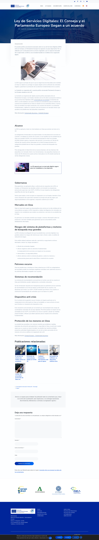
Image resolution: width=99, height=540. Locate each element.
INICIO (38, 509)
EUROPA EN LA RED (42, 514)
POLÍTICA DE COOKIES (69, 512)
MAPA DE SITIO (67, 516)
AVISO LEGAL (67, 509)
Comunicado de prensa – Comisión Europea (36, 113)
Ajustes (75, 537)
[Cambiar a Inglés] (86, 6)
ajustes (50, 538)
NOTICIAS (39, 511)
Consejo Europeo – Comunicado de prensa (36, 335)
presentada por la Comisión (41, 100)
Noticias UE (23, 29)
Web (16, 455)
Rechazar (67, 537)
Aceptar (59, 537)
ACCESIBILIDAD (68, 514)
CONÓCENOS (40, 516)
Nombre (17, 440)
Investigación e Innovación (32, 29)
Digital (17, 388)
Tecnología (41, 29)
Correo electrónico (19, 447)
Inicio (19, 29)
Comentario (18, 419)
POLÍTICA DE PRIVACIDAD (70, 511)
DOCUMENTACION (41, 512)
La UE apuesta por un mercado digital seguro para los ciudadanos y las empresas (44, 167)
